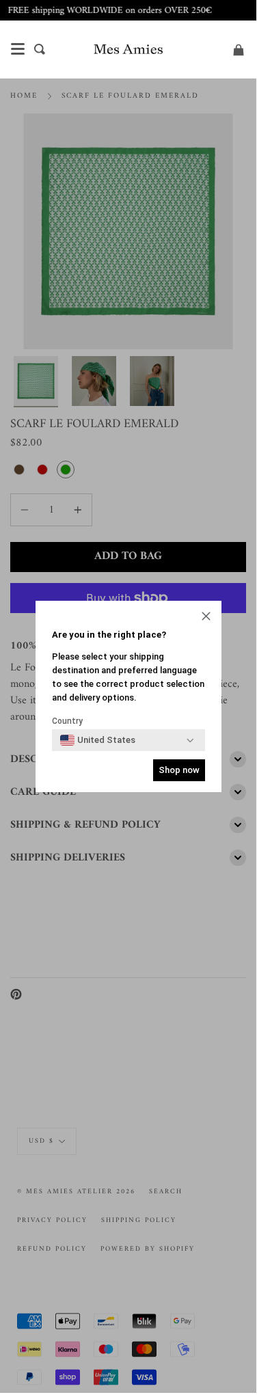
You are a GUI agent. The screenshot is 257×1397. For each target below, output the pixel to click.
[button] (206, 617)
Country (67, 721)
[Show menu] (17, 49)
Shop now (179, 770)
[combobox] (97, 740)
